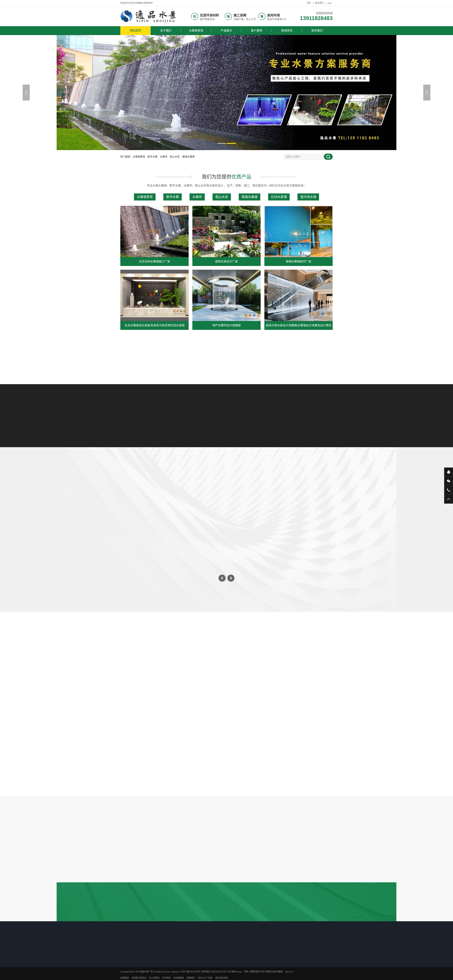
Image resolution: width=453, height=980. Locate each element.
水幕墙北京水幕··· (208, 977)
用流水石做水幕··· (159, 977)
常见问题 (252, 694)
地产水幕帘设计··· (134, 977)
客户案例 (256, 30)
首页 (309, 3)
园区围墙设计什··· (159, 973)
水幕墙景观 (196, 30)
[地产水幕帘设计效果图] (226, 295)
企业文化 (254, 964)
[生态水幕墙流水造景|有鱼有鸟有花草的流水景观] (154, 295)
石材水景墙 (279, 197)
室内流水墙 (308, 197)
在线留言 (254, 973)
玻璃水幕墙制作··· (134, 968)
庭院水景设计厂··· (134, 964)
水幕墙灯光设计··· (159, 959)
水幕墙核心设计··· (159, 964)
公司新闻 (229, 959)
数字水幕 (152, 156)
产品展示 (226, 30)
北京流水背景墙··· (208, 968)
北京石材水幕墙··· (134, 959)
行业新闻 (226, 694)
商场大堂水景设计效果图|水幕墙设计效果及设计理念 (298, 325)
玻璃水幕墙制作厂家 (298, 261)
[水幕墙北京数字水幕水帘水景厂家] (148, 16)
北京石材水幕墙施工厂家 (154, 261)
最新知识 (156, 952)
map (329, 3)
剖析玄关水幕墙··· (159, 968)
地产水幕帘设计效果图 (226, 325)
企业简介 (254, 959)
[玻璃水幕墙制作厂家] (298, 231)
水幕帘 (163, 156)
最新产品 (131, 952)
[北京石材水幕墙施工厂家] (154, 231)
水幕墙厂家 (230, 973)
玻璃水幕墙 (188, 156)
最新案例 (206, 952)
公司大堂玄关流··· (208, 964)
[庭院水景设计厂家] (226, 231)
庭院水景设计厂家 (226, 261)
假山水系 (175, 156)
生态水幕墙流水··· (134, 973)
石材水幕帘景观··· (208, 959)
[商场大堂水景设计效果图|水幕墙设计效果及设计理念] (298, 295)
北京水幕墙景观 (207, 973)
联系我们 (319, 3)
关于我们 (165, 30)
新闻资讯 (287, 30)
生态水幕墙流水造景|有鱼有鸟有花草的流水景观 (155, 325)
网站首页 (135, 30)
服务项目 (254, 968)
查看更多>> (226, 359)
